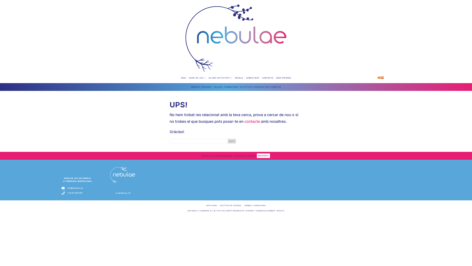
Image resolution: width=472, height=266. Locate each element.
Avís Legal (211, 205)
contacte (252, 121)
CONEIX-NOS (252, 78)
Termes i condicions (255, 205)
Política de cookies (230, 205)
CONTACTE (267, 78)
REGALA (239, 78)
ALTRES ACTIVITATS (219, 78)
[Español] (382, 77)
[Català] (379, 77)
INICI (183, 78)
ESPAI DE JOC (196, 78)
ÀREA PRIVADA (283, 78)
